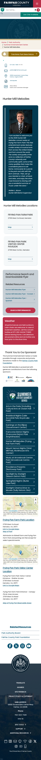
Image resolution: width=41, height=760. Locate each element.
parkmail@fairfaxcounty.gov (18, 70)
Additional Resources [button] (19, 733)
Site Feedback (20, 692)
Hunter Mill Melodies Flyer (16, 289)
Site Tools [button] (19, 724)
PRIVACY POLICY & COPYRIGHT (20, 696)
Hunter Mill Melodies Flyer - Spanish (16, 299)
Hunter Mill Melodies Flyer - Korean (19, 294)
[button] (20, 504)
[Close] (36, 54)
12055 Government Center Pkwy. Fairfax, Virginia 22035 (19, 76)
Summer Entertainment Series (16, 45)
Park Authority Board (11, 633)
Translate (20, 683)
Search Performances (20, 310)
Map (10, 227)
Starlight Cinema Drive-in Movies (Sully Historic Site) (18, 489)
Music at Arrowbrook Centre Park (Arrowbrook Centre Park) (19, 460)
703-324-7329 (20, 715)
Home (4, 42)
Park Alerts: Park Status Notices (22, 54)
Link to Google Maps (11, 529)
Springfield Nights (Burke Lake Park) (17, 482)
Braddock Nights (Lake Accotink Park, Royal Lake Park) (17, 418)
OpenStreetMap (13, 510)
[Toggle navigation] (37, 4)
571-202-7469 (14, 64)
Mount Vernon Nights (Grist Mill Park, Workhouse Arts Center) (19, 450)
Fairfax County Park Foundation (16, 637)
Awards (20, 687)
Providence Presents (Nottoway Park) (15, 468)
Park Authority (14, 42)
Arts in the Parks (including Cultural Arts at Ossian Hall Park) (18, 408)
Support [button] (19, 729)
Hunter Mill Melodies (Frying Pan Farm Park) (18, 442)
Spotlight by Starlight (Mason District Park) (16, 475)
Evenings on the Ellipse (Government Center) (16, 426)
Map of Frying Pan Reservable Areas (17, 603)
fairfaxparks (13, 80)
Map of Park (7, 531)
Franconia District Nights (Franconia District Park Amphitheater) (17, 434)
